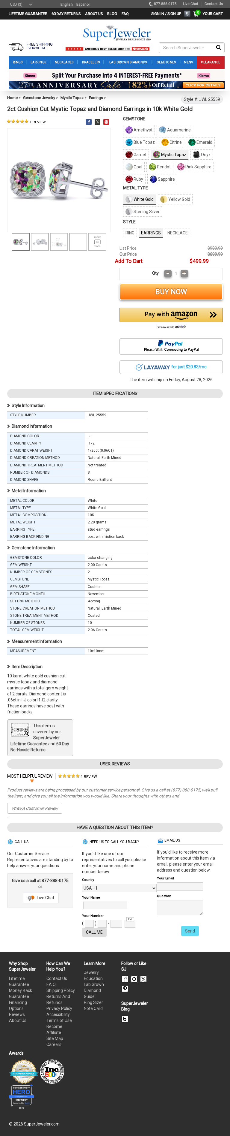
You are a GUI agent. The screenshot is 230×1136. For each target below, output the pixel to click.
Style (129, 221)
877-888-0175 (165, 4)
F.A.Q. (51, 984)
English (66, 4)
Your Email (165, 878)
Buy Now (171, 292)
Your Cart (211, 13)
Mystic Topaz (72, 97)
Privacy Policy (59, 1008)
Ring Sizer (93, 1002)
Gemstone (134, 118)
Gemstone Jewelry (39, 97)
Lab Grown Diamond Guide (94, 990)
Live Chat (45, 897)
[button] (171, 320)
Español (83, 4)
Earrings (96, 97)
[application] (217, 1121)
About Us (17, 1020)
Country (88, 880)
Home (12, 97)
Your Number (93, 916)
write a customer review (35, 808)
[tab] (77, 776)
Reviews (17, 1014)
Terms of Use (59, 1020)
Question (164, 896)
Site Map (54, 1038)
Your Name (91, 897)
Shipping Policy (60, 990)
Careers (53, 1044)
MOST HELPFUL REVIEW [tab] (29, 776)
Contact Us (56, 978)
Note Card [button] (93, 1008)
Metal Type (135, 187)
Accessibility (58, 1014)
